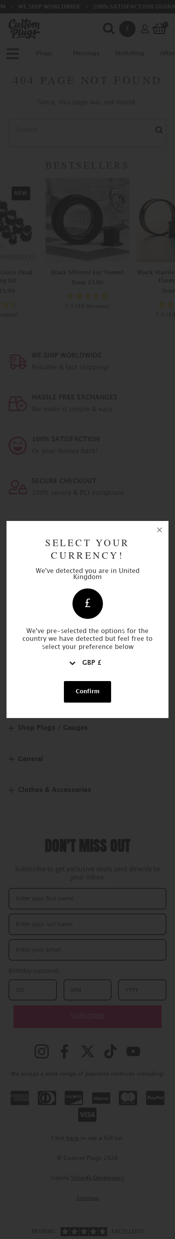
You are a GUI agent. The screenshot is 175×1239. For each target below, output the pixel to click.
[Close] (159, 530)
